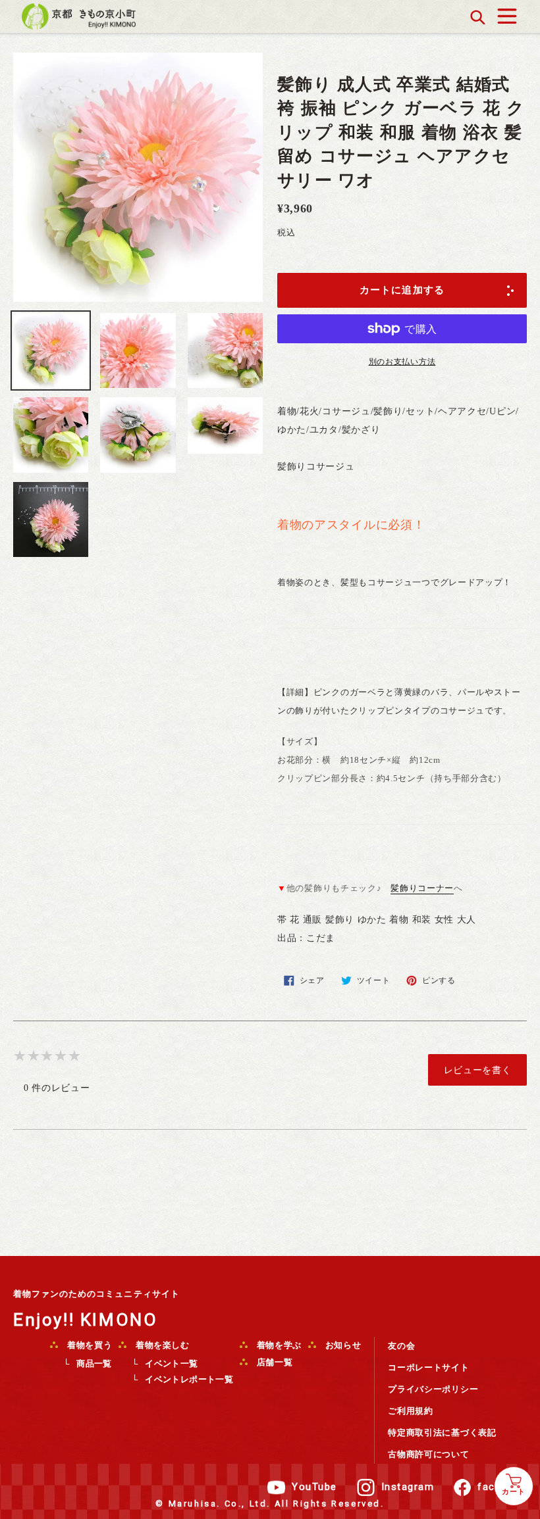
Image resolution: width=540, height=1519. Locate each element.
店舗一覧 (273, 1362)
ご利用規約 (410, 1411)
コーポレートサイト (428, 1367)
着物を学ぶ (278, 1345)
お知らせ (342, 1345)
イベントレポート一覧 (189, 1379)
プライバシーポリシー (433, 1389)
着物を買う (88, 1345)
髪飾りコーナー (422, 888)
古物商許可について (428, 1454)
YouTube (314, 1487)
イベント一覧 (171, 1363)
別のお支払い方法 (402, 361)
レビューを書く (478, 1070)
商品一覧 (94, 1363)
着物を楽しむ (161, 1345)
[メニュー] (507, 13)
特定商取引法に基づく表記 (442, 1432)
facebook (502, 1487)
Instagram (408, 1487)
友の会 (401, 1346)
